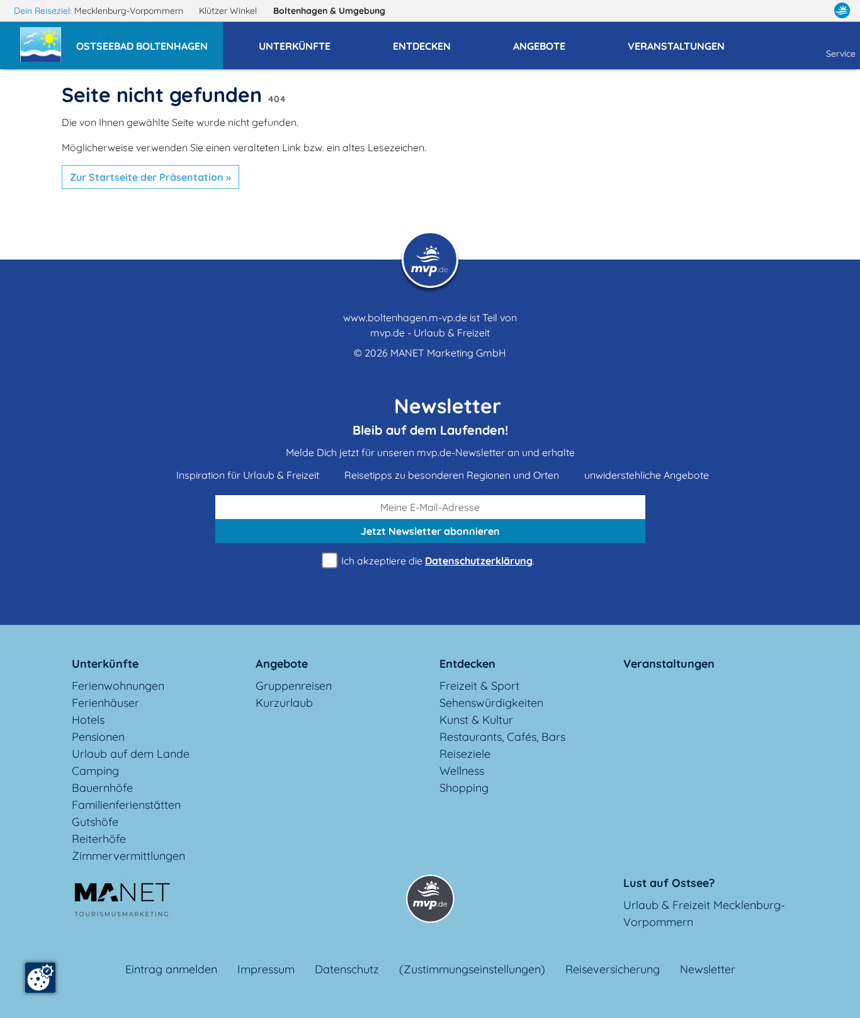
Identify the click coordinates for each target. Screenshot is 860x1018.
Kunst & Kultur (476, 719)
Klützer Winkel (229, 10)
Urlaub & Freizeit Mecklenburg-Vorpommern (704, 913)
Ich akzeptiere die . (437, 560)
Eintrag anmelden (171, 969)
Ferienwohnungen (118, 685)
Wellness (461, 771)
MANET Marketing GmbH (448, 352)
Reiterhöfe (99, 839)
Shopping (464, 788)
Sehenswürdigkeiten (491, 702)
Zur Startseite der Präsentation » (150, 177)
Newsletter (707, 969)
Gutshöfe (95, 822)
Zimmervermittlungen (128, 856)
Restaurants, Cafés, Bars (502, 736)
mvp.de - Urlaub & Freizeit (430, 332)
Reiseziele (464, 753)
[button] (149, 40)
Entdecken (467, 663)
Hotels (88, 719)
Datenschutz (347, 969)
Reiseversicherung (612, 969)
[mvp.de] (842, 10)
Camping (95, 771)
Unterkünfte (105, 663)
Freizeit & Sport (479, 685)
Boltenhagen (329, 10)
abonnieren (430, 531)
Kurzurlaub (284, 702)
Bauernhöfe (102, 788)
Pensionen (98, 736)
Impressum (266, 969)
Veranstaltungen (669, 663)
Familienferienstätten (126, 805)
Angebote (282, 663)
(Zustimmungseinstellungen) (472, 969)
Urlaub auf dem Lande (131, 753)
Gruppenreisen (294, 685)
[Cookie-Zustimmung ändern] (40, 978)
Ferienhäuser (105, 702)
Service (841, 53)
